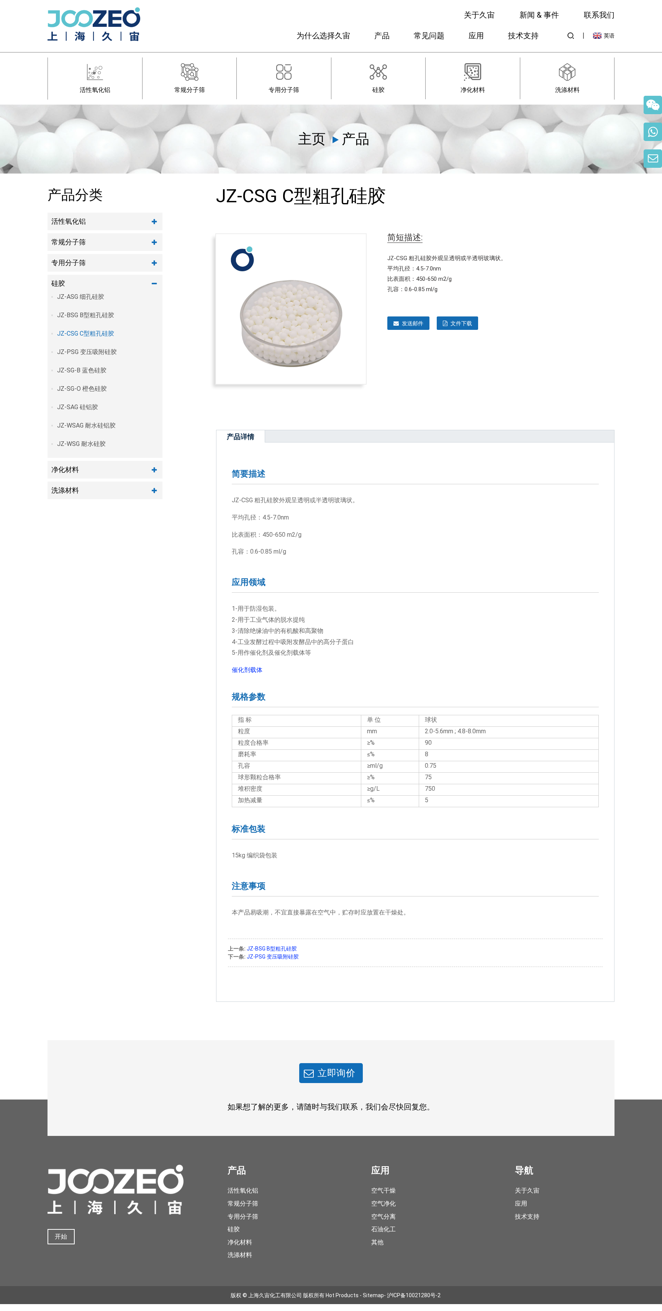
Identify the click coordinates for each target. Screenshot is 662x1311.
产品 (382, 35)
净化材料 (65, 469)
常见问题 (429, 35)
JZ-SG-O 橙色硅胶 (82, 388)
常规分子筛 (68, 242)
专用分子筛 (68, 263)
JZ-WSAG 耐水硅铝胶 (86, 425)
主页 (312, 139)
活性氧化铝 (68, 221)
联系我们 (599, 15)
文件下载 (461, 323)
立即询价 (337, 1073)
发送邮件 (412, 323)
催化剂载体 (247, 670)
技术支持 (523, 35)
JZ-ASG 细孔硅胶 (80, 296)
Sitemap (373, 1295)
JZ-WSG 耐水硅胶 (81, 443)
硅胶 (58, 283)
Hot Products (342, 1295)
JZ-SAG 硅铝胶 (77, 407)
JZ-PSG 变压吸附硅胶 (87, 352)
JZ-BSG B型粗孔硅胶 (85, 315)
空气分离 (383, 1216)
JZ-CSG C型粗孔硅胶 (85, 333)
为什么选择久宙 (323, 35)
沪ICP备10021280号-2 (414, 1295)
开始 (61, 1236)
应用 (476, 35)
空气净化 (383, 1203)
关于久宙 (479, 15)
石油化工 (383, 1229)
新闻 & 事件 (539, 15)
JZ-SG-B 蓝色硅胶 (82, 370)
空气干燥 (383, 1190)
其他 (377, 1242)
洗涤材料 (65, 490)
